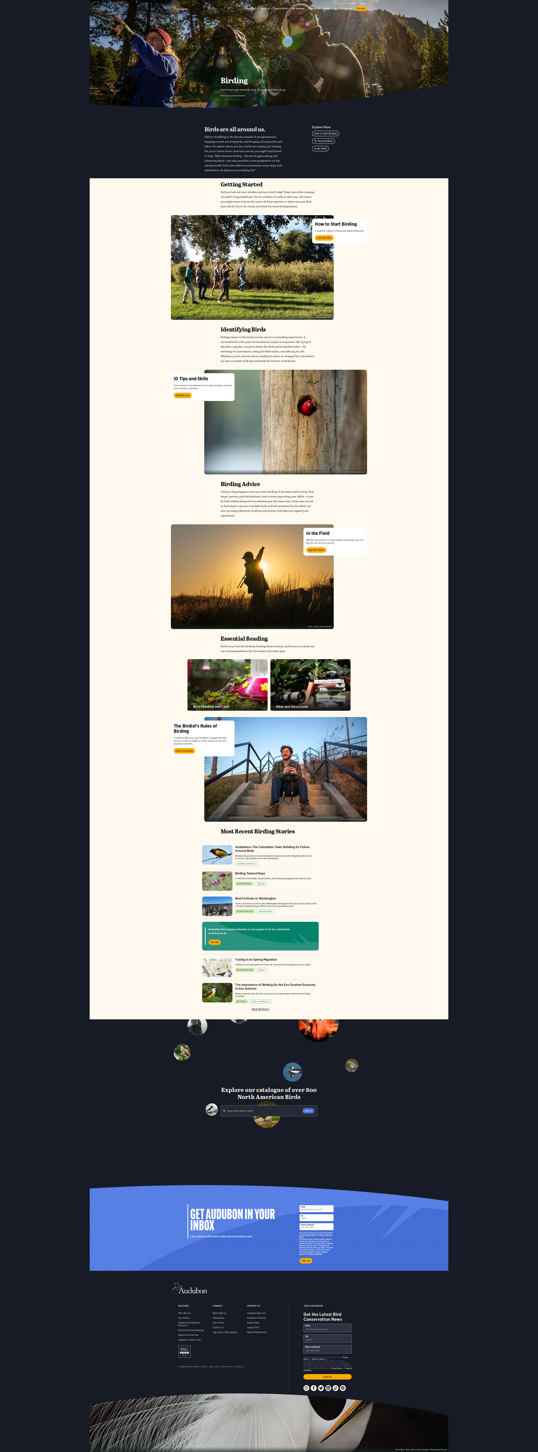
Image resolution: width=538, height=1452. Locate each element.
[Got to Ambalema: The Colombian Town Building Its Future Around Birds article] (260, 857)
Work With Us (219, 1313)
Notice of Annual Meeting (191, 1330)
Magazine (352, 4)
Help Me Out (182, 395)
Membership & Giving (319, 8)
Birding (261, 884)
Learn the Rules (184, 751)
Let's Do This (324, 238)
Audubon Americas (246, 864)
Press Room (218, 1322)
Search (335, 8)
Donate (361, 8)
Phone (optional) (307, 1225)
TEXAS (242, 1001)
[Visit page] (252, 267)
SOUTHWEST (245, 884)
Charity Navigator (184, 1351)
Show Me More (259, 1009)
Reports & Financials (188, 1335)
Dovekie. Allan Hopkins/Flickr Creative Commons (351, 1065)
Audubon (179, 7)
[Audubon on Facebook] (314, 1388)
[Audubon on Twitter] (321, 1388)
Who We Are (184, 1313)
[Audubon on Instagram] (306, 1388)
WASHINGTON (246, 911)
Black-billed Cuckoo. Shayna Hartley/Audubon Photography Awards (182, 1052)
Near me (348, 8)
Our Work (251, 8)
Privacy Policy (310, 1235)
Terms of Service (325, 1235)
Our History (184, 1318)
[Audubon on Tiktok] (335, 1388)
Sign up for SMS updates (225, 1332)
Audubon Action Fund (189, 1339)
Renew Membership (257, 1332)
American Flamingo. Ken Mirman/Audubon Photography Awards (318, 1022)
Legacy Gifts (253, 1327)
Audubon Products (256, 1318)
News (261, 970)
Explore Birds (280, 8)
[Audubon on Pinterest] (343, 1388)
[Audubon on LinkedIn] (328, 1388)
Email (303, 1207)
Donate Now (253, 1322)
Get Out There (316, 550)
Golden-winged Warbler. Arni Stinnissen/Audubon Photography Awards (212, 1099)
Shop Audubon (339, 4)
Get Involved (298, 8)
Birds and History (260, 1001)
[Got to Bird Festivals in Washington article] (260, 908)
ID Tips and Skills (323, 141)
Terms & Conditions (315, 1254)
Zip (302, 1216)
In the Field (320, 148)
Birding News (265, 911)
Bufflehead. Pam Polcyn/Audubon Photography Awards (292, 1072)
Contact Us (218, 1327)
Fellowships (218, 1318)
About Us (265, 8)
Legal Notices (214, 1367)
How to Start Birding (325, 133)
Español (363, 4)
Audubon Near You (256, 1313)
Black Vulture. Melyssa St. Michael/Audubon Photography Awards (197, 1025)
